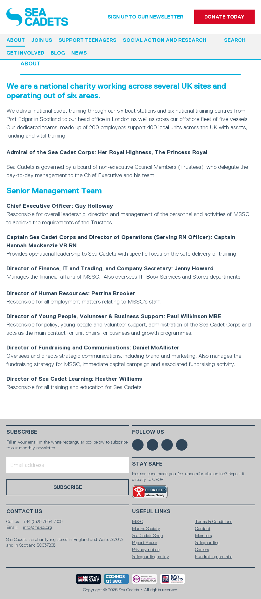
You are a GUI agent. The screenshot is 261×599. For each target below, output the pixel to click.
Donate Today (224, 16)
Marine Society (146, 528)
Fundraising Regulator (144, 579)
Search (235, 40)
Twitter (152, 445)
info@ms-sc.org (37, 527)
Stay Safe (147, 464)
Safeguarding (207, 542)
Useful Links (151, 511)
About (30, 63)
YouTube (181, 445)
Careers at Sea (116, 579)
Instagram (167, 445)
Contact (202, 528)
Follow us (148, 432)
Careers (202, 549)
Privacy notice (145, 549)
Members (203, 535)
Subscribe (22, 432)
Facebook (138, 445)
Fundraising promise (213, 556)
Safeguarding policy (150, 556)
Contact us (24, 511)
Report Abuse (144, 542)
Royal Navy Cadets (172, 579)
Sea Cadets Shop (147, 535)
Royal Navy (88, 579)
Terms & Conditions (213, 521)
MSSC (137, 521)
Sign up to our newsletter (145, 16)
